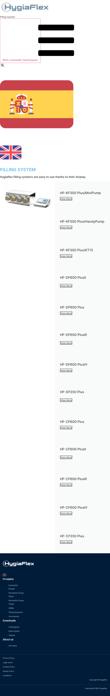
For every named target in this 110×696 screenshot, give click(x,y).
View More (66, 198)
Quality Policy (8, 671)
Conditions (7, 675)
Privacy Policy (8, 658)
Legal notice (8, 662)
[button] (2, 65)
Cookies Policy (9, 667)
